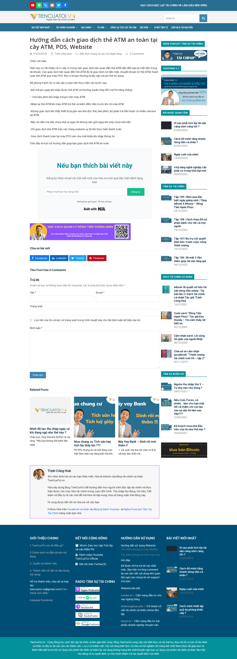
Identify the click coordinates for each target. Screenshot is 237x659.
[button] (39, 258)
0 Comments (137, 53)
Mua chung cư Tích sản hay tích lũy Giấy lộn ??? (92, 443)
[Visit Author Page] (38, 474)
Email (100, 292)
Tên (33, 292)
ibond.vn (126, 621)
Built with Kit (94, 209)
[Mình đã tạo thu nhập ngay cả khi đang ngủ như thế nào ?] (50, 410)
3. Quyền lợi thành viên (43, 563)
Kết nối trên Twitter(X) (92, 564)
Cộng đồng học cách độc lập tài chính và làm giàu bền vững (79, 642)
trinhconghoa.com (132, 606)
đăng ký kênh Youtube (106, 509)
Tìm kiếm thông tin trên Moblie (139, 549)
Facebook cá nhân (78, 509)
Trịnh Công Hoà (63, 53)
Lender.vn (127, 595)
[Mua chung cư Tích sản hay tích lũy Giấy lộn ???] (94, 416)
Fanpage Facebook (41, 600)
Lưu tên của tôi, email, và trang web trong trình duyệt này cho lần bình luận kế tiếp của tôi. (87, 320)
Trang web (36, 306)
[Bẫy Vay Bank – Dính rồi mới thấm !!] (138, 416)
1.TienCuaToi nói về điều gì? (46, 545)
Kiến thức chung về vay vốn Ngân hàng (100, 53)
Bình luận (36, 328)
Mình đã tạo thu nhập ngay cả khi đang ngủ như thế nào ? (50, 430)
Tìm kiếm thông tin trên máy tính (140, 554)
